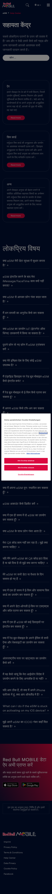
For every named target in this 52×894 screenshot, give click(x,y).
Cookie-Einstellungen (26, 474)
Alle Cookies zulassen (26, 467)
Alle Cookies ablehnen (26, 460)
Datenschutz (43, 433)
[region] (26, 447)
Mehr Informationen (33, 453)
